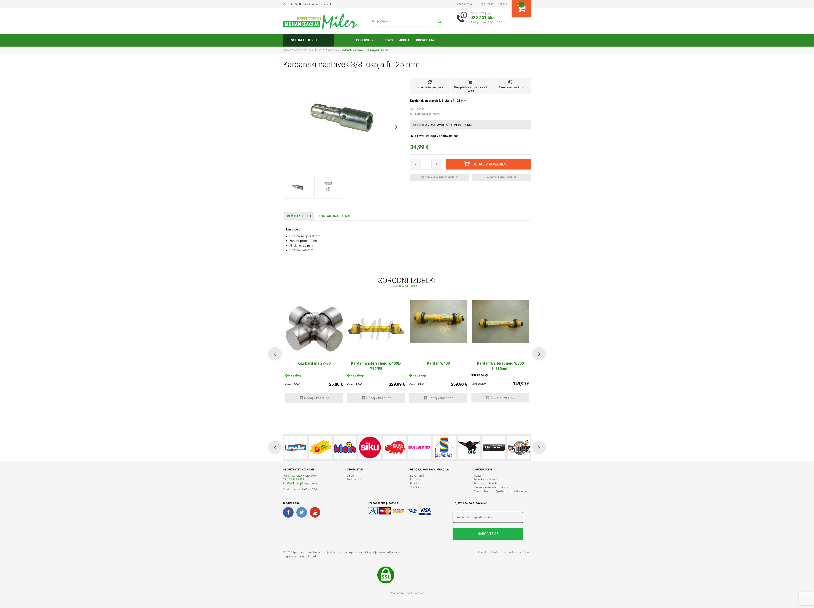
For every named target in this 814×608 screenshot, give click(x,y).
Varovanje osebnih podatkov (491, 487)
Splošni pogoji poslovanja (505, 552)
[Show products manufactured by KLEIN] (345, 447)
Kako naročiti (418, 475)
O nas (350, 475)
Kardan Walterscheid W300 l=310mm (500, 366)
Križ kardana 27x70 (314, 363)
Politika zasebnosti (485, 483)
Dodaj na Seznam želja (441, 177)
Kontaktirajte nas (334, 216)
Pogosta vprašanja (485, 479)
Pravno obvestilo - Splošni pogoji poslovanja (500, 491)
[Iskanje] (439, 21)
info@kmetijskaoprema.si (302, 483)
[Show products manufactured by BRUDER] (295, 447)
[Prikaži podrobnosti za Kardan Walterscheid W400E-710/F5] (376, 328)
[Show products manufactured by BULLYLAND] (419, 447)
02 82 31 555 (296, 479)
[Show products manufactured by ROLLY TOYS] (320, 447)
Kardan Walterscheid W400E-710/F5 (376, 366)
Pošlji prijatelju (503, 177)
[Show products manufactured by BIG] (469, 447)
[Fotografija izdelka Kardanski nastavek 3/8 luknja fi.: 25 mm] (343, 118)
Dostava (415, 479)
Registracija (486, 4)
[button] (396, 127)
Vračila (414, 487)
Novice (477, 475)
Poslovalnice (354, 479)
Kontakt (483, 552)
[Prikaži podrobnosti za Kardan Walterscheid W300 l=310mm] (500, 328)
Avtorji (527, 552)
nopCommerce (415, 593)
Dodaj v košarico (316, 398)
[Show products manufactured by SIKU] (369, 447)
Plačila (414, 483)
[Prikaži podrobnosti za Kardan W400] (438, 328)
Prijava (502, 4)
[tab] (299, 216)
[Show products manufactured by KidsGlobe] (518, 447)
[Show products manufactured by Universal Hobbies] (493, 447)
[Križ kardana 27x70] (314, 328)
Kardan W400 (438, 363)
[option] (376, 353)
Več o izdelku (299, 216)
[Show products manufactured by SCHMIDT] (444, 447)
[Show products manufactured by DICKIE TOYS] (394, 447)
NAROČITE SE (488, 534)
